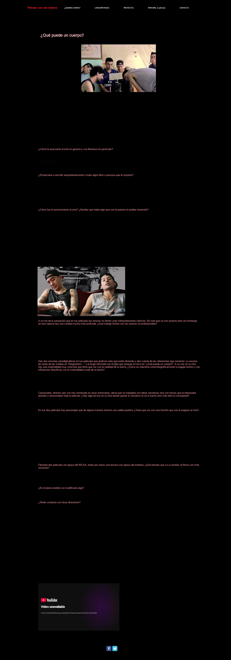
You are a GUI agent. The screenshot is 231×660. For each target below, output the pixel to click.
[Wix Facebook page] (108, 648)
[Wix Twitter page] (114, 648)
